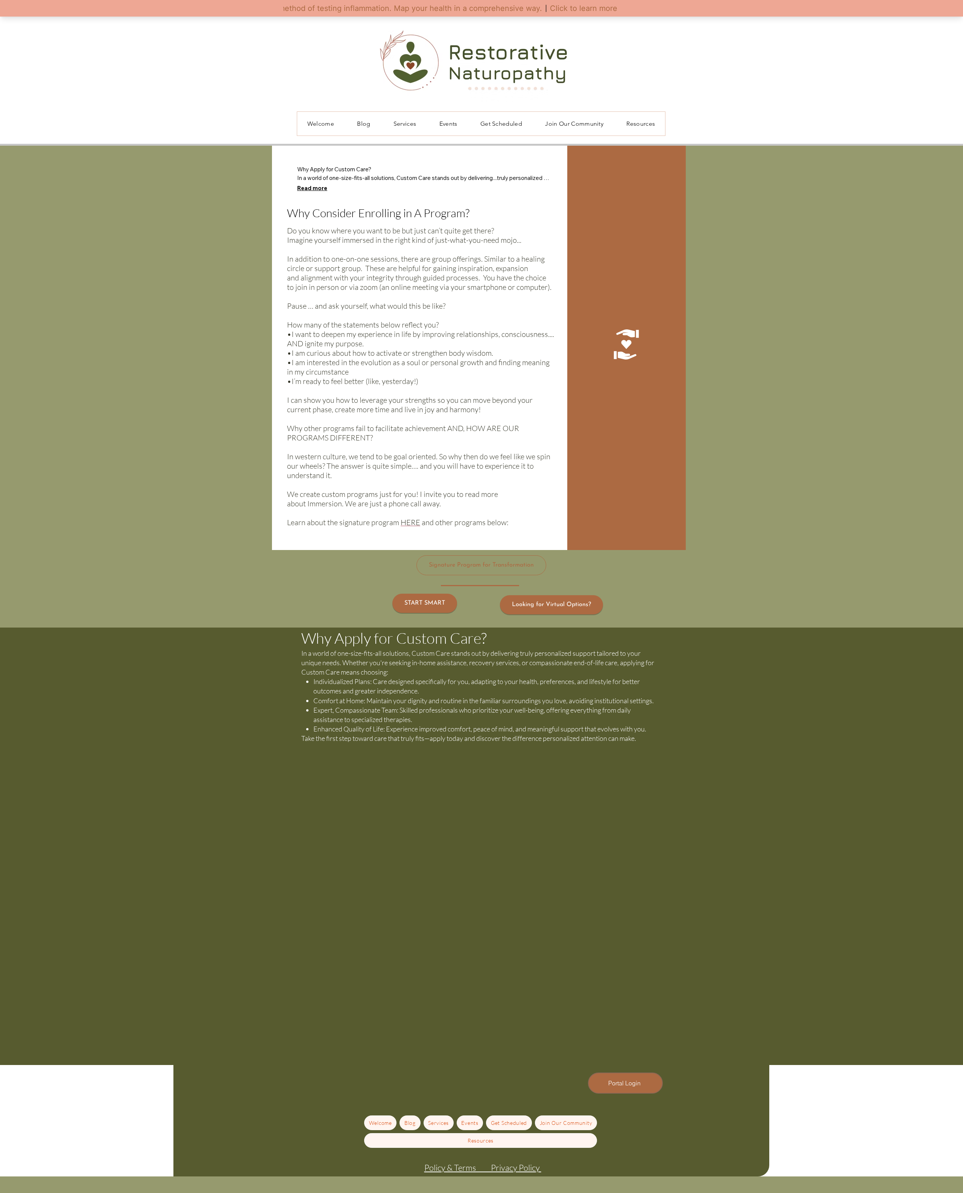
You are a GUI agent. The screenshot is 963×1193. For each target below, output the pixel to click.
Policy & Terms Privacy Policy (482, 1168)
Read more (312, 188)
